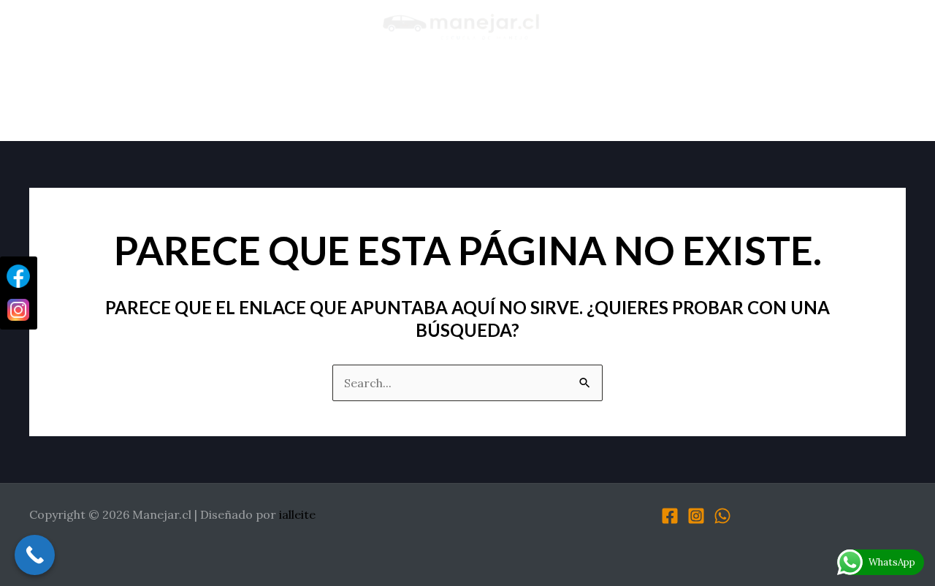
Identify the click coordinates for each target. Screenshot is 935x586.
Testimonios (439, 97)
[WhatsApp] (722, 516)
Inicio (138, 97)
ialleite (297, 514)
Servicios (343, 97)
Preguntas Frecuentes (649, 97)
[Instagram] (696, 516)
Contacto (783, 97)
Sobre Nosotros (235, 97)
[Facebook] (670, 516)
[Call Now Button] (35, 555)
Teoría (527, 97)
